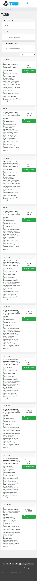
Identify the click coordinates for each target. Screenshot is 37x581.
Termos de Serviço (24, 568)
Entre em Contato (12, 568)
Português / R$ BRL (27, 564)
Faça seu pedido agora (29, 71)
